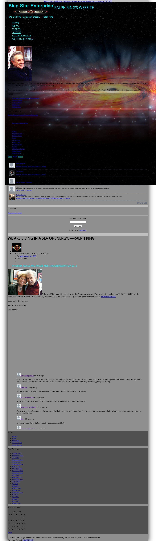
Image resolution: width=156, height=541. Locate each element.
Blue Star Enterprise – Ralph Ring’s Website (25, 98)
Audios (16, 32)
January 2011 (16, 503)
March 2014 (16, 466)
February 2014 (17, 468)
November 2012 (17, 479)
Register (14, 436)
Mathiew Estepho (21, 195)
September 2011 (17, 492)
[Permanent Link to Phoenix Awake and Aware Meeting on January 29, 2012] (16, 251)
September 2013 (17, 473)
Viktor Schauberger (18, 149)
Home (15, 22)
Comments (17, 443)
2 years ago (29, 182)
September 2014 (17, 464)
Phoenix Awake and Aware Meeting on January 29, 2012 (44, 265)
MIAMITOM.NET (28, 540)
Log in (14, 438)
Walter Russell (16, 151)
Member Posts (17, 136)
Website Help (16, 153)
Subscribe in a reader (15, 213)
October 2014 (16, 462)
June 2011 (15, 497)
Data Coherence (20, 163)
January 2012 (16, 488)
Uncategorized (17, 144)
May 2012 (15, 486)
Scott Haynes (19, 171)
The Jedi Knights (20, 182)
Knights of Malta (17, 133)
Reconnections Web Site (20, 123)
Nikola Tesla (16, 140)
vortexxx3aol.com (108, 296)
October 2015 (16, 453)
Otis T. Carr (16, 142)
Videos (16, 29)
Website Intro (16, 107)
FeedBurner (82, 230)
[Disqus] (78, 339)
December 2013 (17, 471)
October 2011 (16, 490)
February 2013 (17, 477)
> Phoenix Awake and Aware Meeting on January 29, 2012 (87, 1)
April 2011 (15, 501)
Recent (15, 157)
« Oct (10, 532)
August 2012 (16, 482)
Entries (15, 440)
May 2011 (15, 499)
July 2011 (15, 495)
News (15, 25)
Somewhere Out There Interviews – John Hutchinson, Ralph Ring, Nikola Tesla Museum (39, 198)
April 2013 (15, 475)
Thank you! (15, 105)
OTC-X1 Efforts (21, 35)
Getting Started (22, 38)
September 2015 (17, 455)
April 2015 (15, 458)
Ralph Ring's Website (53, 1)
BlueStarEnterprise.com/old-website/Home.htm (23, 115)
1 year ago (43, 166)
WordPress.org (17, 445)
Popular (20, 157)
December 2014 (17, 460)
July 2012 (15, 484)
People (10, 157)
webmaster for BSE (28, 256)
